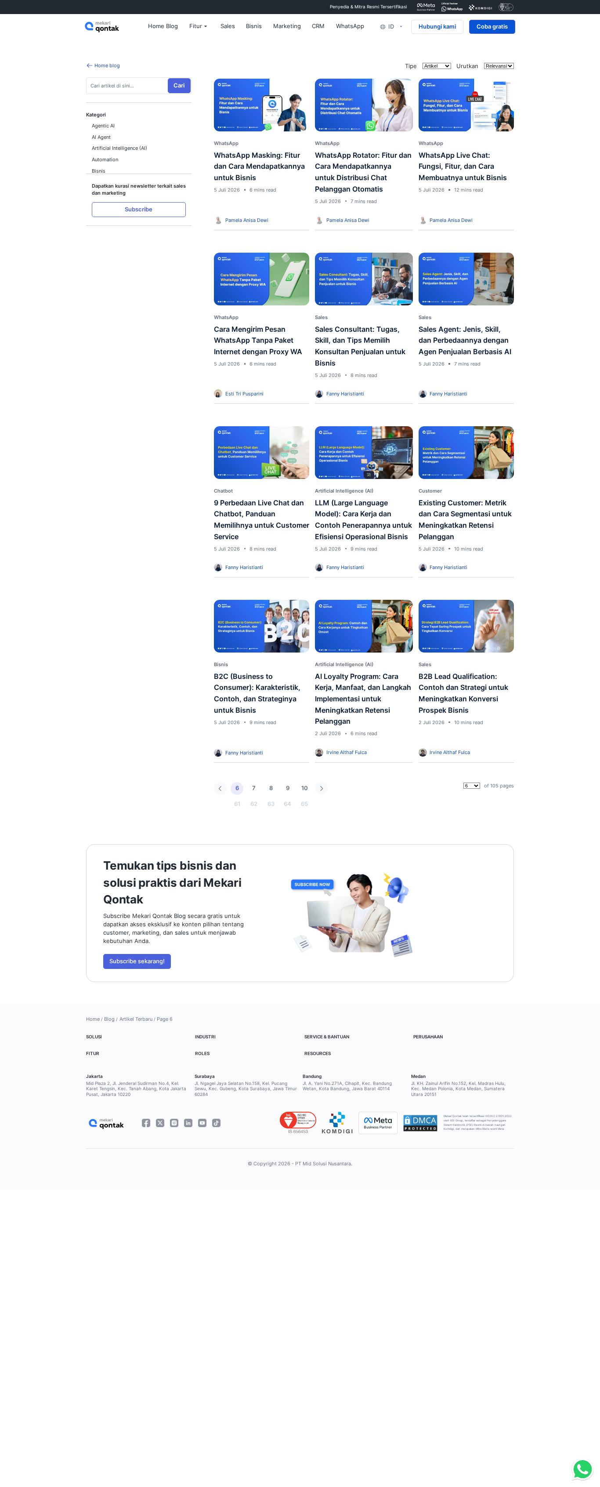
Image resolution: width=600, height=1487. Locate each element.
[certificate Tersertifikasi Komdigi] (480, 7)
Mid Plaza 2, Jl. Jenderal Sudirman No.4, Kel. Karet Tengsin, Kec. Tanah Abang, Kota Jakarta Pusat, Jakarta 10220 (136, 1089)
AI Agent (101, 137)
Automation (105, 159)
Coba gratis (492, 26)
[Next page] (321, 788)
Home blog (107, 65)
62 (253, 804)
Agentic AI (103, 126)
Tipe (411, 66)
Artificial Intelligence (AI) (119, 148)
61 (237, 804)
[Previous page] (220, 788)
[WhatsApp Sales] (581, 1470)
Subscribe (138, 209)
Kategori (96, 115)
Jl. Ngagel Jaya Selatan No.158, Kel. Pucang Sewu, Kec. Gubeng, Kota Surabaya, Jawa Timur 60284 (246, 1089)
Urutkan (467, 66)
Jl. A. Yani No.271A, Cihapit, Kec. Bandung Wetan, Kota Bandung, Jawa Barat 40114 (347, 1086)
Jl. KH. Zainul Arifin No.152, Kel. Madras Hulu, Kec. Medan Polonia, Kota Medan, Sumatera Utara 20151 (458, 1089)
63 (271, 804)
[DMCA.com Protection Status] (420, 1123)
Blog (109, 1019)
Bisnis (98, 171)
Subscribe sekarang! (137, 961)
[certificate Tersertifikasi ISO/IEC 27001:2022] (506, 7)
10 (304, 788)
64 (287, 804)
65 (304, 804)
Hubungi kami (437, 26)
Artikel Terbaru (135, 1019)
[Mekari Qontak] (116, 27)
